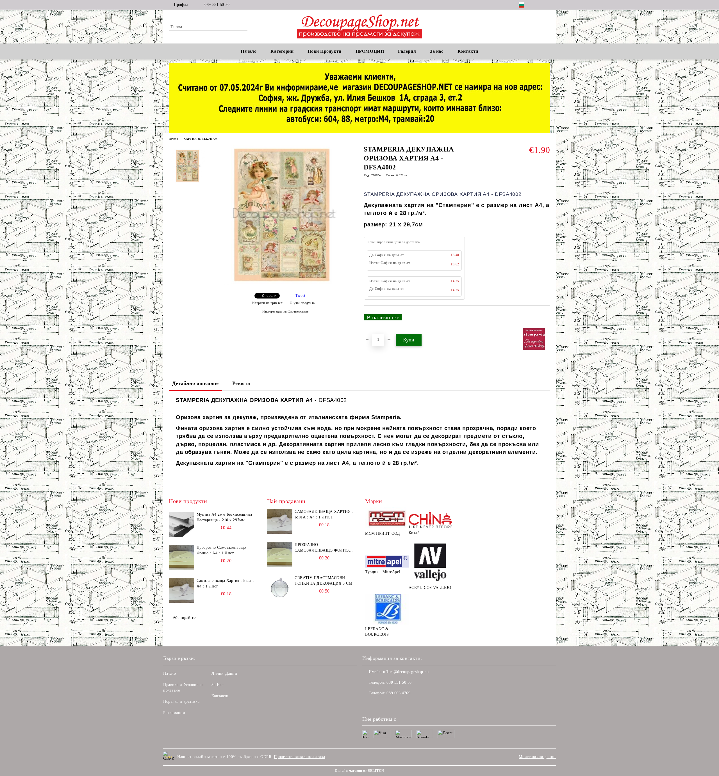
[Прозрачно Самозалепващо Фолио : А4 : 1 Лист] (181, 557)
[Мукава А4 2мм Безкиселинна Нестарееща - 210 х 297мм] (181, 524)
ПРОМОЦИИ (370, 51)
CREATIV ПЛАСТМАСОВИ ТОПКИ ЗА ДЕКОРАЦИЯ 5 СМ (323, 581)
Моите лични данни (537, 757)
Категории (281, 51)
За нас (436, 51)
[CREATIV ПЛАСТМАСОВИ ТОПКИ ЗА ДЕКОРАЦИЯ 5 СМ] (279, 587)
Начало (248, 51)
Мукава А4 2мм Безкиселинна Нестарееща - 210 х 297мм (224, 517)
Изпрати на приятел (267, 303)
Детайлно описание (195, 383)
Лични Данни (224, 673)
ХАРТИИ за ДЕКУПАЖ (201, 138)
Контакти (219, 696)
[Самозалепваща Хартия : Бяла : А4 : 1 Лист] (181, 590)
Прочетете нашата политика (299, 757)
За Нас (217, 685)
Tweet (300, 295)
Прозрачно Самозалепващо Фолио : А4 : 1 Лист (221, 550)
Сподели (269, 296)
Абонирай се (184, 618)
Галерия (407, 51)
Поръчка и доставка (181, 701)
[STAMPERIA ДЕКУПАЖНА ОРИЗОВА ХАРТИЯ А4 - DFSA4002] (283, 284)
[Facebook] (539, 5)
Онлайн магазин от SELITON (359, 771)
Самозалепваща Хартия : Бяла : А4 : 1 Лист (225, 583)
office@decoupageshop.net (406, 672)
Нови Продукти (324, 51)
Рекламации (174, 713)
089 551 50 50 (216, 5)
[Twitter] (547, 5)
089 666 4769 (398, 693)
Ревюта (241, 383)
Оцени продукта (302, 303)
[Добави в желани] (546, 319)
